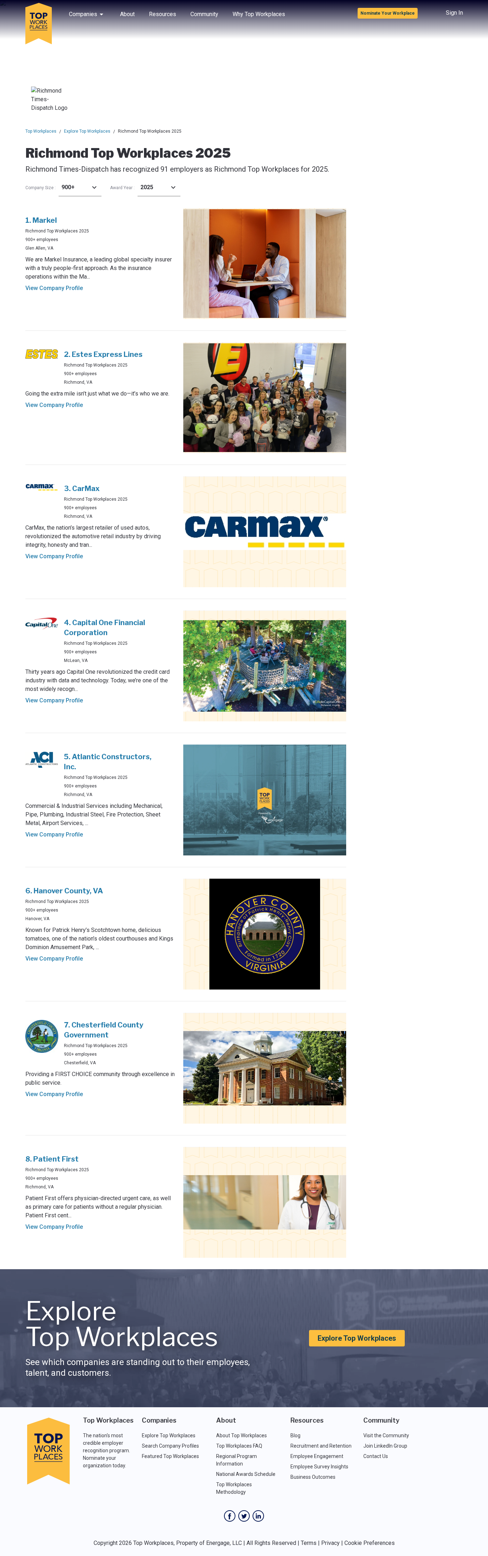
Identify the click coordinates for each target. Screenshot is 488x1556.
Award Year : (122, 187)
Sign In (454, 12)
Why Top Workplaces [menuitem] (259, 14)
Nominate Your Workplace (387, 13)
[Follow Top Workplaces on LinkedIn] (258, 1516)
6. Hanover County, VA (64, 891)
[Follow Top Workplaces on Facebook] (229, 1516)
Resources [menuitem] (162, 14)
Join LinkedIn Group (385, 1446)
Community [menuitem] (204, 14)
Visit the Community (386, 1435)
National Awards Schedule (245, 1474)
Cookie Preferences (369, 1543)
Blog (295, 1435)
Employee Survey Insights (319, 1466)
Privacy (330, 1543)
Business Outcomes (312, 1477)
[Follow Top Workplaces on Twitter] (244, 1516)
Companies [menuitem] (83, 14)
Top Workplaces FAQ (239, 1446)
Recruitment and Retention (321, 1446)
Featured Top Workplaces (170, 1456)
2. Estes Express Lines (103, 354)
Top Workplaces (40, 131)
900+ (68, 187)
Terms (309, 1543)
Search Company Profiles (170, 1446)
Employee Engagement (316, 1456)
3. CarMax (82, 488)
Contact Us (375, 1456)
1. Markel (41, 220)
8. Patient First (52, 1159)
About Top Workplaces (241, 1435)
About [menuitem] (127, 14)
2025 (146, 187)
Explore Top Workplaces (87, 131)
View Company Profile (54, 288)
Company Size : (40, 187)
